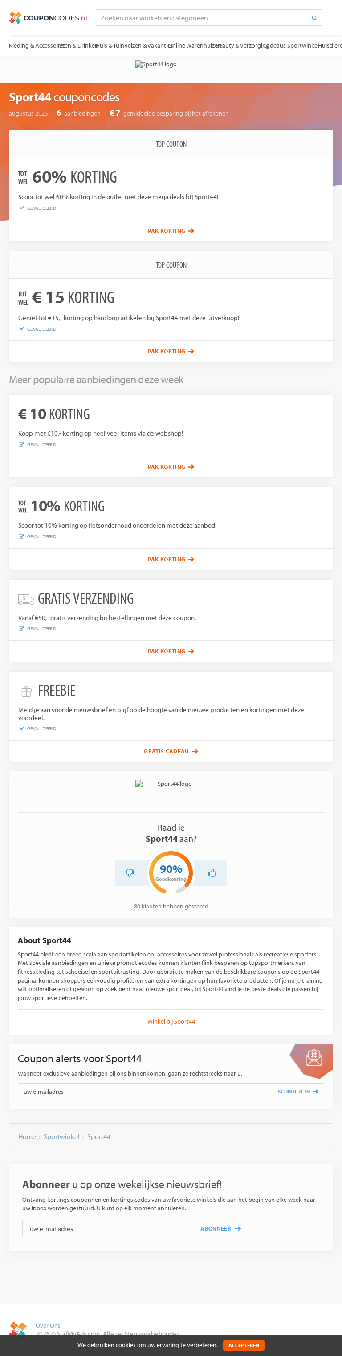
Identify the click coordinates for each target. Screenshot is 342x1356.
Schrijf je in (294, 1091)
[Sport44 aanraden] (212, 873)
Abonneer (215, 1228)
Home (27, 1136)
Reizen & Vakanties (148, 45)
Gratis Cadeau (166, 751)
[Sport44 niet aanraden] (130, 873)
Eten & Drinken (78, 45)
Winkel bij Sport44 (171, 1021)
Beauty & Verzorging (242, 45)
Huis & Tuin (110, 45)
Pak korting (167, 230)
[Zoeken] (314, 17)
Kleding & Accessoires (37, 45)
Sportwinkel (303, 45)
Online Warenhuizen (194, 45)
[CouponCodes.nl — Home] (48, 18)
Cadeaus (274, 45)
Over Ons (48, 1325)
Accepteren (243, 1345)
